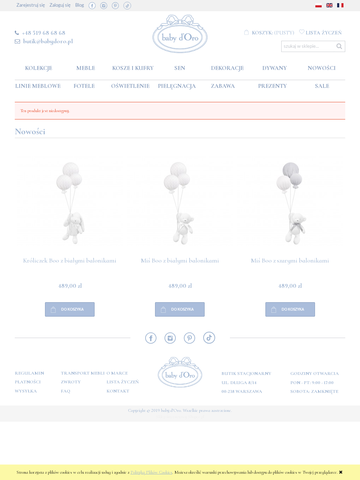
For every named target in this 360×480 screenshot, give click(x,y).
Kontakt (118, 391)
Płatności (28, 382)
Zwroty (71, 382)
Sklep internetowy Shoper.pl (180, 417)
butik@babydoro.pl (48, 41)
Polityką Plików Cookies (151, 472)
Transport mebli (83, 373)
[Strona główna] (180, 32)
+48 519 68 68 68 (43, 33)
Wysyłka (26, 391)
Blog (79, 5)
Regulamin (29, 373)
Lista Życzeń (123, 382)
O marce (117, 373)
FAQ (65, 391)
